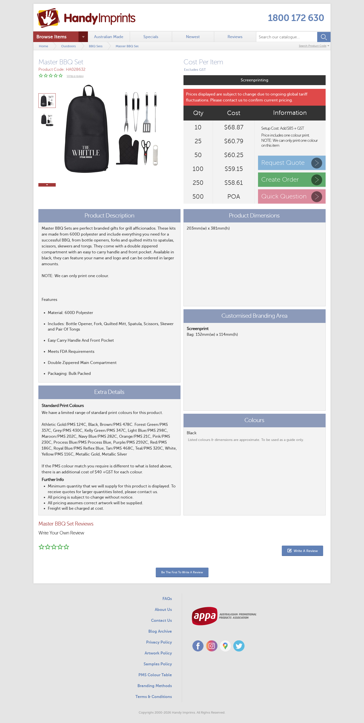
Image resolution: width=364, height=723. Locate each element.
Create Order (280, 179)
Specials (150, 37)
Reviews (235, 37)
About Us (163, 609)
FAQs (167, 599)
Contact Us (161, 620)
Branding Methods (154, 686)
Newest (193, 37)
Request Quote (283, 162)
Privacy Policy (159, 642)
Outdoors (68, 46)
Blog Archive (160, 631)
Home (43, 46)
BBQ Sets (96, 46)
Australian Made (108, 37)
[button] (302, 551)
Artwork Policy (158, 653)
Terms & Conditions (153, 697)
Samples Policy (158, 664)
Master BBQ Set (127, 46)
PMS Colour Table (155, 675)
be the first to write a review (182, 572)
